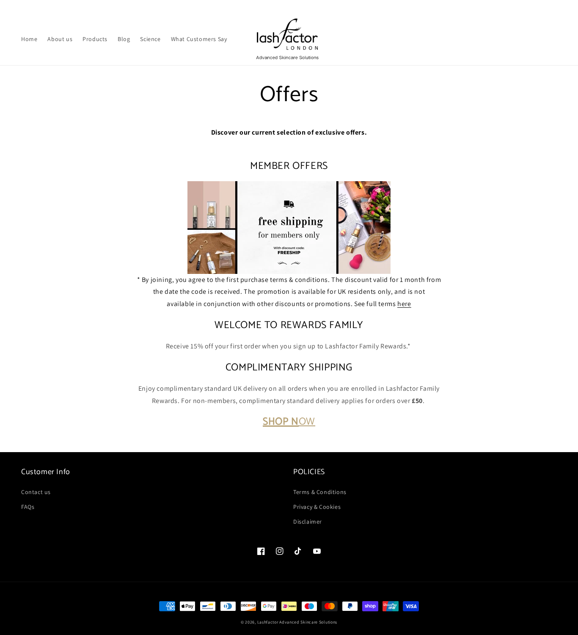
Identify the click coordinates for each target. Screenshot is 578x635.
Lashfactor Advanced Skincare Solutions (297, 622)
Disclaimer (307, 521)
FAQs (27, 507)
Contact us (36, 492)
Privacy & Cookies (317, 507)
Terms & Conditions (320, 492)
